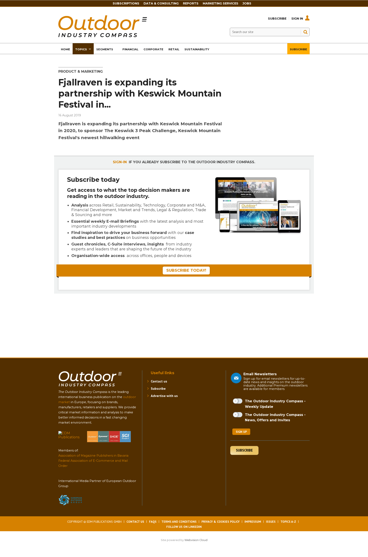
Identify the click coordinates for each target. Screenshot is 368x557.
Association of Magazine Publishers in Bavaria (93, 455)
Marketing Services (220, 3)
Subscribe (277, 18)
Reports (190, 3)
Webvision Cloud (195, 540)
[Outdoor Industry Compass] (102, 36)
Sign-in (120, 162)
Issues (271, 522)
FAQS (153, 522)
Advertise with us (164, 396)
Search (305, 32)
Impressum (252, 522)
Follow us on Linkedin (184, 527)
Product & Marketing (80, 71)
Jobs (247, 3)
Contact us (159, 381)
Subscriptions (126, 3)
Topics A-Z (288, 522)
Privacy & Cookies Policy (220, 522)
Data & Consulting (161, 3)
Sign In (297, 18)
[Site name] (90, 387)
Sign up (241, 432)
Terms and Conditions (179, 522)
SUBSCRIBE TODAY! (186, 270)
